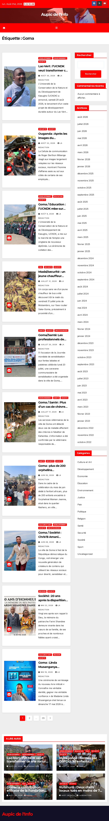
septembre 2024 (86, 279)
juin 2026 (82, 131)
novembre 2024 (85, 265)
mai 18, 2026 (47, 672)
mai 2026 (82, 138)
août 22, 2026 (48, 143)
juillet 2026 (83, 124)
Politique (81, 511)
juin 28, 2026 (47, 542)
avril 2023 (82, 399)
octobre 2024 (84, 272)
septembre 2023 (85, 364)
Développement (45, 58)
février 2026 (83, 159)
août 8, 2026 (47, 214)
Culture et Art (45, 524)
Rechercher (84, 55)
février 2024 (83, 329)
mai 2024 (82, 307)
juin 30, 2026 (47, 475)
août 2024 (82, 286)
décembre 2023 (85, 343)
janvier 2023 (83, 421)
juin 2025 (82, 216)
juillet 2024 (83, 293)
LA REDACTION (32, 766)
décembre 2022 (85, 428)
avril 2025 (82, 230)
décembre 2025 (85, 173)
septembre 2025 (85, 194)
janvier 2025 (83, 251)
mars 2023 (82, 406)
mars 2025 (82, 237)
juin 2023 (82, 385)
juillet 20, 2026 (49, 345)
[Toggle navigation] (56, 27)
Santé (41, 330)
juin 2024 (82, 300)
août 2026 (82, 117)
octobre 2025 (84, 187)
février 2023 (83, 414)
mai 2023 (82, 392)
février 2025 (83, 244)
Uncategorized (61, 330)
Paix (40, 267)
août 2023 (82, 371)
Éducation (58, 196)
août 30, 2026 (48, 76)
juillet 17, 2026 (49, 412)
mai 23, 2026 (47, 605)
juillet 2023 (82, 378)
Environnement (60, 58)
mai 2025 (82, 223)
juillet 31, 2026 (49, 281)
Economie (82, 476)
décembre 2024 (85, 258)
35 (43, 718)
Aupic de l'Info (54, 14)
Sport (80, 547)
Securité (42, 129)
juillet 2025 (82, 209)
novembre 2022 (85, 435)
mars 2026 (83, 152)
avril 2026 (82, 145)
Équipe (82, 766)
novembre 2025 (85, 180)
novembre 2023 (85, 350)
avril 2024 (82, 315)
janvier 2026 (83, 166)
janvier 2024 (83, 336)
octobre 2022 (84, 442)
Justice (81, 497)
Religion (42, 591)
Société (42, 61)
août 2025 (82, 201)
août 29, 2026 (68, 766)
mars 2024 (83, 322)
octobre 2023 (84, 357)
